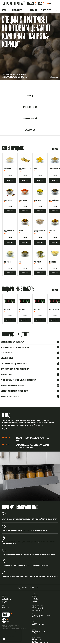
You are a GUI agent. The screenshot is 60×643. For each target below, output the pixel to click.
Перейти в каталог (53, 77)
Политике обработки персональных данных (9, 636)
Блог (3, 603)
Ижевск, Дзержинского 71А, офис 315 (41, 615)
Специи (35, 596)
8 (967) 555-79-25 (37, 607)
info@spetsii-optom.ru (37, 640)
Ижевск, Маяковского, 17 (38, 623)
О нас (4, 596)
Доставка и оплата (6, 600)
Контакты (5, 607)
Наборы (35, 602)
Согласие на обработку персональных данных (13, 628)
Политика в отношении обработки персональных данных (10, 626)
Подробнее (5, 429)
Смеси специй (35, 598)
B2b (3, 605)
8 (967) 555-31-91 (37, 609)
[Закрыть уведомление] (20, 630)
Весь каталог (55, 149)
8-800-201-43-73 (37, 610)
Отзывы (5, 598)
